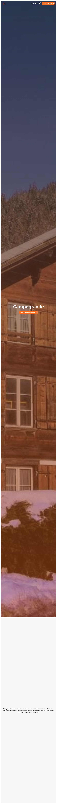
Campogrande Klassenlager (28, 312)
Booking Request (48, 3)
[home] (4, 3)
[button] (36, 3)
